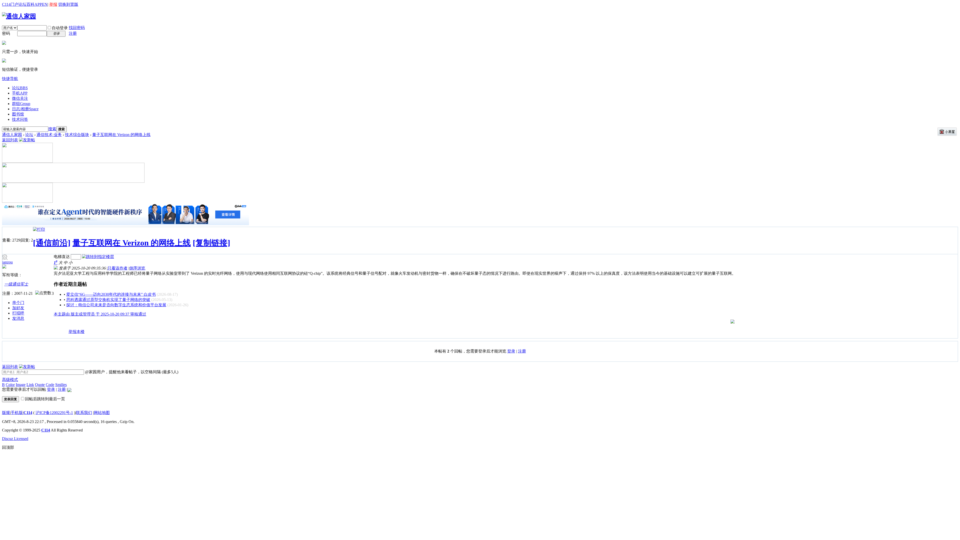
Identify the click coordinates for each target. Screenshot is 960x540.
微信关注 (20, 98)
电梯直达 (62, 256)
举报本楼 (76, 332)
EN (45, 4)
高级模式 (10, 380)
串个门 (18, 302)
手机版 (17, 412)
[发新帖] (27, 140)
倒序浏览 (137, 268)
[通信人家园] (19, 16)
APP (38, 4)
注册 (73, 33)
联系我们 (84, 412)
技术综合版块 (77, 134)
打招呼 (18, 313)
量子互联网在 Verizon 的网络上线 (121, 134)
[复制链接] (211, 242)
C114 (28, 412)
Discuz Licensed (15, 438)
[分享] (57, 333)
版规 (6, 412)
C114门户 (10, 4)
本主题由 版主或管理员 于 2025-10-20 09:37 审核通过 (100, 314)
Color (10, 384)
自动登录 (60, 28)
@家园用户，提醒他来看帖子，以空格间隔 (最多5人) (131, 372)
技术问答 (20, 119)
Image (21, 384)
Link (30, 384)
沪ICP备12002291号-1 (54, 412)
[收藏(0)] (64, 333)
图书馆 (18, 114)
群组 (21, 104)
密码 (6, 33)
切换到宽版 (68, 4)
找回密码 (77, 28)
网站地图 (102, 412)
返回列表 (10, 140)
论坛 (22, 4)
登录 (511, 351)
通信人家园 (12, 134)
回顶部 (8, 447)
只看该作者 (118, 268)
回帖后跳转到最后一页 (45, 399)
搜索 (52, 129)
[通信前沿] (51, 242)
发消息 (18, 318)
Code (50, 384)
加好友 (18, 308)
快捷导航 (10, 78)
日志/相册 (25, 109)
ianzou (7, 262)
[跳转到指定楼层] (98, 256)
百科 (30, 4)
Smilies (61, 384)
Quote (40, 384)
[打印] (39, 229)
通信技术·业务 (49, 134)
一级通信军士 (16, 284)
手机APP (20, 93)
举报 (53, 4)
